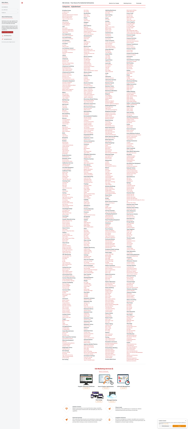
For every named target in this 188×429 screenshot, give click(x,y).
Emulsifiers (107, 172)
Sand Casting (65, 204)
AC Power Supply (130, 24)
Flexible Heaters (87, 62)
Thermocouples (130, 243)
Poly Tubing (107, 329)
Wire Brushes (65, 153)
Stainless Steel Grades (131, 197)
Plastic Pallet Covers (109, 259)
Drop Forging (86, 191)
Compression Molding (131, 93)
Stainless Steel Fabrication (110, 134)
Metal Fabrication (108, 130)
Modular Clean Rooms (66, 247)
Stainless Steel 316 (130, 195)
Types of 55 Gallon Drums (67, 19)
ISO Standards (129, 356)
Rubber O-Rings (108, 207)
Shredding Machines (131, 160)
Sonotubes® (64, 177)
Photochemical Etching (110, 125)
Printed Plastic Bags (109, 261)
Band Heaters (86, 58)
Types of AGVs (65, 32)
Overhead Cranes (65, 335)
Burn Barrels (64, 13)
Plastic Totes (107, 272)
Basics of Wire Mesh (131, 316)
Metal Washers (87, 148)
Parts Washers (108, 234)
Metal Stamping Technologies (111, 152)
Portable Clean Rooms (66, 248)
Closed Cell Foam (87, 178)
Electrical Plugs (130, 16)
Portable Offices (108, 190)
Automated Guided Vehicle (67, 29)
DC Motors (86, 78)
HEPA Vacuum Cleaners (131, 271)
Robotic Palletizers (109, 227)
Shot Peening (129, 122)
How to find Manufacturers (132, 351)
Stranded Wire (129, 327)
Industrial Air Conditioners (67, 38)
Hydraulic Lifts (87, 303)
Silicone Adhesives (66, 24)
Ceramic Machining (66, 224)
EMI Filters (129, 29)
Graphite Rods (86, 253)
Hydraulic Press (87, 314)
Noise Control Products (110, 203)
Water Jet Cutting (130, 301)
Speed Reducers (130, 181)
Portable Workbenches (131, 339)
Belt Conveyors (65, 301)
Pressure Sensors (130, 45)
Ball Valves (64, 110)
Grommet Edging (130, 94)
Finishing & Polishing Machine (68, 343)
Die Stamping (108, 144)
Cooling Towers (65, 315)
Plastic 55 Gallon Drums (67, 17)
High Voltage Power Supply (132, 30)
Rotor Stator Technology (110, 181)
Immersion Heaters (88, 65)
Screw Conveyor (130, 131)
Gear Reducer (129, 179)
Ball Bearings (65, 101)
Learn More (106, 388)
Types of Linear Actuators (110, 47)
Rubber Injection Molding (132, 95)
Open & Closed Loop (66, 317)
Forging (85, 192)
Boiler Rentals (65, 127)
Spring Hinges (86, 289)
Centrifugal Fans (65, 121)
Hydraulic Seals (87, 322)
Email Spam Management (132, 346)
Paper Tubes (64, 173)
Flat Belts (64, 292)
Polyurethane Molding (109, 301)
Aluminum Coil (65, 61)
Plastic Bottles (65, 116)
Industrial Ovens (87, 335)
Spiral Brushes (65, 149)
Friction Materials (87, 210)
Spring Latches (108, 31)
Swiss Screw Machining (66, 264)
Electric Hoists (86, 73)
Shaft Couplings (130, 149)
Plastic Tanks (107, 319)
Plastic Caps (86, 14)
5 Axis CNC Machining (66, 255)
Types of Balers (65, 98)
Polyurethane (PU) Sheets (110, 354)
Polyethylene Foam (87, 179)
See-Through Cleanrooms (67, 249)
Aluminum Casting (66, 194)
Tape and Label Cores (66, 179)
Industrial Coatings (66, 268)
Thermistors (129, 242)
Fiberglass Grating (87, 256)
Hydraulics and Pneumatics (132, 355)
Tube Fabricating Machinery (132, 256)
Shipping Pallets (108, 316)
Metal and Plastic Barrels (67, 16)
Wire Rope (129, 329)
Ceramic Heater (87, 60)
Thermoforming (65, 288)
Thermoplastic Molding (88, 354)
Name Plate (107, 13)
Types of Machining (66, 262)
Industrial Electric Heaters (89, 66)
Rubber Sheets (129, 88)
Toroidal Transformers (88, 96)
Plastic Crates (108, 271)
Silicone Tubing (130, 110)
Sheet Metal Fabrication (110, 131)
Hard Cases (64, 183)
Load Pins (107, 68)
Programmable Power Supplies (133, 31)
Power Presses (86, 316)
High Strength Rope (131, 79)
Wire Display (129, 305)
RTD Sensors (129, 239)
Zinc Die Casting (65, 207)
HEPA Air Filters (65, 46)
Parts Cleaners (108, 233)
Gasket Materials (87, 222)
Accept (179, 426)
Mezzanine (107, 163)
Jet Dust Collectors (87, 32)
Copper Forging (87, 189)
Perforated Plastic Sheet (110, 243)
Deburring (64, 341)
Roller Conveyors (65, 307)
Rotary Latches (108, 28)
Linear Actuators (108, 44)
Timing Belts (64, 295)
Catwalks (107, 161)
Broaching (64, 139)
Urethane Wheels (108, 311)
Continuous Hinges (87, 285)
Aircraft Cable (129, 325)
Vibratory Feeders (130, 296)
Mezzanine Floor (108, 164)
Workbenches (129, 340)
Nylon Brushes (65, 147)
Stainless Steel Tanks (131, 206)
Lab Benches (129, 338)
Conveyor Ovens (87, 332)
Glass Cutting (86, 241)
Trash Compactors (66, 96)
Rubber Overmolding (131, 100)
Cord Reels (86, 295)
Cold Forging (86, 186)
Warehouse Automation (67, 90)
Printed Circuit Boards (131, 54)
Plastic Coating (65, 270)
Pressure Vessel (130, 50)
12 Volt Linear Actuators (110, 42)
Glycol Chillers (65, 236)
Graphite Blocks (87, 249)
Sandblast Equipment (131, 121)
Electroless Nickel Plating (89, 100)
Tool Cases (64, 186)
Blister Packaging (65, 284)
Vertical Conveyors (66, 311)
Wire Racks (129, 309)
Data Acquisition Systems (67, 338)
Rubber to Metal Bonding (132, 104)
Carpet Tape (129, 232)
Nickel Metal (107, 199)
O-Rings (106, 206)
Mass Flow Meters (87, 170)
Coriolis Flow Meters (88, 166)
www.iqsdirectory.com (8, 39)
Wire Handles (129, 308)
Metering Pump (65, 211)
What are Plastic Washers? (110, 286)
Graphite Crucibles (87, 250)
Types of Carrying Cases (67, 188)
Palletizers (107, 225)
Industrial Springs (130, 188)
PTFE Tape (129, 236)
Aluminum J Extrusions (67, 75)
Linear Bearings (65, 102)
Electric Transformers (88, 89)
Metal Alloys (64, 57)
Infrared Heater (87, 67)
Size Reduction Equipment (132, 166)
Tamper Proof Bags (109, 263)
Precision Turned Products (132, 136)
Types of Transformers (88, 97)
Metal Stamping (108, 149)
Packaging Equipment (109, 218)
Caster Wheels (65, 191)
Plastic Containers (109, 268)
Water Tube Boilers (66, 131)
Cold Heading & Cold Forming (68, 276)
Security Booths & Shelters (110, 193)
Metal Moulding (130, 65)
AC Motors (86, 77)
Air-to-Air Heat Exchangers (89, 267)
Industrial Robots (65, 88)
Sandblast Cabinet (130, 119)
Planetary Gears (87, 232)
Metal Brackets (108, 147)
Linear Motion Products (110, 46)
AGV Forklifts (64, 28)
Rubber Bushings (130, 85)
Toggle (22, 3)
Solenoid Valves (130, 175)
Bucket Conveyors (65, 300)
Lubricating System (109, 81)
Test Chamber (86, 127)
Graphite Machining (88, 251)
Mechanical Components (132, 358)
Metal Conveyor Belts (66, 294)
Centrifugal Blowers (66, 119)
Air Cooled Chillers (66, 234)
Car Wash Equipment (66, 169)
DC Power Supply (130, 27)
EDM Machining (87, 41)
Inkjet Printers (108, 108)
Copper (63, 323)
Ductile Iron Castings (88, 261)
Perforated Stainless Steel (110, 246)
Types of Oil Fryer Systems (110, 212)
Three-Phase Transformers (89, 94)
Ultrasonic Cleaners (130, 262)
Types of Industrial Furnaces (89, 214)
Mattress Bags (108, 255)
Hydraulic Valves (87, 325)
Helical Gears (86, 231)
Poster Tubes (65, 175)
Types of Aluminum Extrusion (68, 79)
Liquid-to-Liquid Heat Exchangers (90, 269)
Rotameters (86, 172)
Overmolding (86, 349)
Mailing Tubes (65, 172)
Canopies (128, 142)
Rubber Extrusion (130, 87)
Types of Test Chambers (89, 130)
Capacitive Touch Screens (110, 113)
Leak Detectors (108, 35)
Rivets (85, 149)
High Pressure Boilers (66, 128)
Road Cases (64, 185)
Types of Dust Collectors (89, 34)
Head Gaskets (86, 224)
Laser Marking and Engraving (111, 109)
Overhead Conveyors (66, 304)
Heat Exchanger (87, 268)
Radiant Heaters (87, 69)
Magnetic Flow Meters (88, 169)
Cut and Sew (129, 145)
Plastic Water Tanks (109, 320)
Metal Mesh (129, 319)
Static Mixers (107, 183)
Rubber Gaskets (87, 225)
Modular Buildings (109, 187)
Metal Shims (107, 148)
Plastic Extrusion (108, 277)
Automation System (66, 83)
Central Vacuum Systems (132, 268)
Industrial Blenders (109, 176)
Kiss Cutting (86, 11)
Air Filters (64, 45)
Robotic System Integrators (67, 89)
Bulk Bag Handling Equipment (111, 343)
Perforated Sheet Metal (110, 244)
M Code (63, 261)
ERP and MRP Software (131, 348)
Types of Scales (130, 127)
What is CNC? (65, 265)
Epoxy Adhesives (65, 22)
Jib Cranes (64, 333)
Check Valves (64, 229)
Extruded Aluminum (66, 77)
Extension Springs (130, 187)
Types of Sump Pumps (66, 212)
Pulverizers (129, 58)
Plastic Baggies (108, 256)
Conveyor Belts (65, 291)
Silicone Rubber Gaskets (88, 226)
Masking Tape (129, 234)
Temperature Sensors (131, 240)
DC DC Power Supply (131, 26)
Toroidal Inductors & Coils (89, 53)
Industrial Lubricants (109, 78)
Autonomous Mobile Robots (68, 31)
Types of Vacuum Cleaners (132, 274)
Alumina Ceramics (66, 222)
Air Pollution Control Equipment (68, 49)
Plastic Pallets (108, 314)
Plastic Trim (107, 280)
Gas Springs (86, 218)
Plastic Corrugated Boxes (110, 269)
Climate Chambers (87, 118)
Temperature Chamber (88, 125)
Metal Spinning (108, 141)
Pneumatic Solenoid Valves (132, 170)
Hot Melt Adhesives (66, 23)
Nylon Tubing (108, 326)
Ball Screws (64, 106)
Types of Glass (86, 245)
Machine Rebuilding (109, 92)
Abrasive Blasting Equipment (132, 118)
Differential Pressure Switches (133, 41)
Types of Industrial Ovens (89, 337)
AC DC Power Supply (131, 23)
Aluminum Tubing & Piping (67, 63)
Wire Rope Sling (130, 332)
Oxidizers (64, 53)
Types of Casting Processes (67, 205)
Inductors (86, 329)
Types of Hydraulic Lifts (88, 307)
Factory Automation (66, 86)
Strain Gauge (107, 70)
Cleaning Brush (65, 143)
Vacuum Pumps (65, 214)
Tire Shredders (129, 161)
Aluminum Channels (66, 73)
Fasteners (64, 134)
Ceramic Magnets (108, 96)
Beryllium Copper (65, 320)
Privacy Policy (166, 423)
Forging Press (86, 313)
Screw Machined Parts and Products (134, 134)
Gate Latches (107, 24)
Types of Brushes (65, 150)
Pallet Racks (129, 224)
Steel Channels (130, 68)
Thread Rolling (129, 139)
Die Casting (64, 195)
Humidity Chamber (88, 123)
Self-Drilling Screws (87, 151)
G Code (63, 260)
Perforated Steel (108, 247)
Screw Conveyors (65, 308)
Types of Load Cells (109, 71)
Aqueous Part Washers (109, 230)
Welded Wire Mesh (130, 320)
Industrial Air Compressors (67, 35)
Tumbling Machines (66, 344)
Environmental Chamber (89, 121)
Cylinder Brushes (65, 146)
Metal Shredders (130, 158)
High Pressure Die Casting (67, 197)
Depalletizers (107, 224)
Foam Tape (129, 233)
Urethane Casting (108, 310)
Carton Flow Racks (130, 223)
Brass (63, 321)
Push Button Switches (88, 85)
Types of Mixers (108, 184)
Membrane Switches (109, 118)
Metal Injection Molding (110, 137)
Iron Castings (65, 200)
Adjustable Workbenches (132, 335)
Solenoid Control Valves (131, 173)
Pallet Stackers (87, 203)
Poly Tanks (107, 322)
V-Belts (63, 296)
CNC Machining (65, 257)
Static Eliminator (130, 212)
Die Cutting (86, 10)
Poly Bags (107, 262)
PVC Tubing (107, 330)
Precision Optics (87, 243)
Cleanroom (64, 244)
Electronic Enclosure (88, 108)
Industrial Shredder (130, 157)
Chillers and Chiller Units (67, 235)
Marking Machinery (109, 107)
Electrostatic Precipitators (67, 52)
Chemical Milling (108, 123)
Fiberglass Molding (87, 155)
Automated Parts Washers (110, 231)
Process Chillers (65, 239)
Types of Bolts (65, 135)
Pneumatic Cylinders (66, 41)
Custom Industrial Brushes (67, 145)
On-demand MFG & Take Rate (68, 280)
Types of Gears (87, 238)
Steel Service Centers (131, 216)
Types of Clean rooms (66, 252)
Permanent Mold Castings (67, 202)
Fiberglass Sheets (87, 157)
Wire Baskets (129, 304)
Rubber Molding (130, 98)
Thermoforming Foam (88, 182)
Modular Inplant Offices (110, 189)
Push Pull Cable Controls (131, 326)
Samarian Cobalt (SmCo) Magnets (112, 103)
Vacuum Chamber (87, 131)
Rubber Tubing (130, 109)
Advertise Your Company (114, 3)
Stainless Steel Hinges (88, 290)
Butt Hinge (86, 282)
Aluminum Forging (87, 185)
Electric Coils (86, 47)
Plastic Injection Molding (89, 347)
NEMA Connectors (130, 17)
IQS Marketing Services (103, 369)
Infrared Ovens (87, 336)
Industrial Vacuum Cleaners (132, 272)
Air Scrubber (64, 51)
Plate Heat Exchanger (88, 271)
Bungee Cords (129, 76)
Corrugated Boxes (65, 329)
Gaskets (85, 221)
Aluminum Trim (65, 76)
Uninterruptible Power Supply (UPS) (134, 33)
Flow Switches (86, 167)
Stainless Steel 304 (130, 194)
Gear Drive (129, 178)
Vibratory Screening (130, 298)
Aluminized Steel (130, 215)
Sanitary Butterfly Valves (67, 161)
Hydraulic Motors (87, 310)
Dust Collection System (88, 29)
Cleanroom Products (66, 245)
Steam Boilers (65, 129)
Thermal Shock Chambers (89, 128)
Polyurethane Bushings (110, 350)
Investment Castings (66, 198)
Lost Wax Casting (65, 201)
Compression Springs (131, 185)
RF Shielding (86, 114)
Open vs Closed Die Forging (89, 193)
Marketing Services (127, 3)
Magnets (107, 99)
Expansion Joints (87, 139)
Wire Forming (129, 307)
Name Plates (107, 196)
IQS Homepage (5, 7)
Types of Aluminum (66, 64)
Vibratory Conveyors (66, 312)
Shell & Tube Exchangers (89, 272)
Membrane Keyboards (109, 117)
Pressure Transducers (131, 47)
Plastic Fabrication (109, 284)
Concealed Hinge (87, 283)
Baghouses (86, 27)
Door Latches (107, 22)
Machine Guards (108, 84)
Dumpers (85, 24)
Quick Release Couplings (131, 61)
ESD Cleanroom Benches (131, 336)
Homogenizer (108, 174)
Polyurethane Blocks (109, 349)
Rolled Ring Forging (88, 195)
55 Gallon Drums (65, 12)
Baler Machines (65, 94)
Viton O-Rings (108, 209)
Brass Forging (86, 188)
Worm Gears (86, 237)
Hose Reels (86, 296)
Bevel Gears (86, 230)
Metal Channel (130, 64)
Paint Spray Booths (109, 221)
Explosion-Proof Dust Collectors (90, 31)
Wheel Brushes (65, 152)
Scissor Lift (86, 305)
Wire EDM (86, 44)
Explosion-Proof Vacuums (132, 269)
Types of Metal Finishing (67, 69)
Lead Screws (64, 107)
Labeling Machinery (109, 11)
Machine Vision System (109, 87)
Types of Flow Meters (88, 173)
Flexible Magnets (108, 98)
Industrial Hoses (108, 325)
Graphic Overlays (108, 115)
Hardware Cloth (130, 317)
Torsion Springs (130, 191)
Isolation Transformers (88, 90)
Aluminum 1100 (65, 60)
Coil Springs (129, 184)
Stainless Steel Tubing (131, 202)
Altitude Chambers (87, 117)
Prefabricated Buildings (110, 192)
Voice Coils (86, 54)
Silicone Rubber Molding (131, 101)
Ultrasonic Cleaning (131, 263)
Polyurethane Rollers (109, 303)
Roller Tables (107, 58)
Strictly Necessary (165, 426)
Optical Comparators (109, 89)
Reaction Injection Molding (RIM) (90, 352)
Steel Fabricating (108, 133)
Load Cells (107, 67)
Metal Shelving (130, 220)
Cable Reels (86, 293)
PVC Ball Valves (65, 112)
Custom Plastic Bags (109, 254)
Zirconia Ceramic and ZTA (67, 226)
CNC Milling (64, 258)
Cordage (128, 77)
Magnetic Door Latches (109, 27)
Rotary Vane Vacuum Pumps (132, 287)
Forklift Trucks (87, 202)
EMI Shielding (86, 113)
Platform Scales (130, 125)
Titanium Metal (130, 248)
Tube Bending (129, 252)
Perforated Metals (108, 242)
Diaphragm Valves (66, 349)
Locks (106, 74)
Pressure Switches (130, 42)
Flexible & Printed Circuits (110, 114)
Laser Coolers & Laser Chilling (68, 238)
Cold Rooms (86, 120)
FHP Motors (86, 81)
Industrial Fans (65, 123)
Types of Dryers (87, 20)
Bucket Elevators (65, 156)
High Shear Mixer (108, 173)
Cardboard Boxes (65, 327)
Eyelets (85, 147)
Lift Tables (86, 304)
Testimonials (138, 3)
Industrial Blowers (66, 122)
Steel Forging (86, 196)
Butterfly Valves (65, 159)
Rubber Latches (108, 29)
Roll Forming (129, 67)
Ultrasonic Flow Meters (88, 174)
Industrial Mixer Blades (110, 179)
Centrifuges (64, 217)
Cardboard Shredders (131, 156)
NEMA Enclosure (87, 109)
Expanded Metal (87, 136)
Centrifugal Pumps (66, 210)
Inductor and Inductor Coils (89, 50)
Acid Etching (107, 121)
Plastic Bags (107, 258)
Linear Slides (107, 56)
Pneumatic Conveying (66, 305)
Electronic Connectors (88, 105)
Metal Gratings (87, 257)
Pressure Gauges (130, 36)
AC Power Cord (129, 14)
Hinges (85, 287)
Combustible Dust (87, 28)
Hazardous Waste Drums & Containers (70, 14)
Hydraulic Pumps (87, 319)
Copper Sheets (65, 324)
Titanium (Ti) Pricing (131, 249)
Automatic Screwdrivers (67, 82)
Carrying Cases (65, 182)
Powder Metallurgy (130, 11)
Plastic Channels (108, 275)
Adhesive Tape (129, 230)
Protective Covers (130, 146)
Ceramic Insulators (66, 223)
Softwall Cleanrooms (66, 251)
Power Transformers (88, 93)
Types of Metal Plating (66, 70)
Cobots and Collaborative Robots (69, 85)
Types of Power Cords (131, 20)
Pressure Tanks (130, 51)
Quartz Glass (86, 244)
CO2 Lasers (107, 19)
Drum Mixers (107, 170)
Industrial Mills (108, 177)
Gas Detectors (108, 34)
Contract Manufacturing (67, 279)
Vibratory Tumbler (66, 345)
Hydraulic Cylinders (88, 299)
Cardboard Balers (65, 95)
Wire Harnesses (130, 313)
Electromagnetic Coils (88, 49)
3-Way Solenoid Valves (131, 169)
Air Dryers (86, 19)
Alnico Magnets (108, 95)
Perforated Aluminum (109, 240)
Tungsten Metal (130, 259)
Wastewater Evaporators (110, 237)
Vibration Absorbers (131, 290)
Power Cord (129, 19)
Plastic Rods (107, 278)
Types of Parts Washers (110, 236)
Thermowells (129, 245)
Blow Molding (65, 115)
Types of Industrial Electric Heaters (91, 70)
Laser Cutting (108, 16)
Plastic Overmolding (88, 351)
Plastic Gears (86, 234)
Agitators (107, 169)
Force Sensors (108, 66)
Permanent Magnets (109, 102)
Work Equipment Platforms (110, 166)
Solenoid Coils (86, 52)
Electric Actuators (108, 43)
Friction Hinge (86, 286)
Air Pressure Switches (131, 39)
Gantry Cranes (65, 332)
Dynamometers (87, 37)
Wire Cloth (129, 321)
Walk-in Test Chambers (88, 132)
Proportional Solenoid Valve (132, 172)
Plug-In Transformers (88, 91)
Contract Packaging (66, 285)
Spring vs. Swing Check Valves (68, 230)
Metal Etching (108, 124)
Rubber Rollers (129, 73)
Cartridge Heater (87, 59)
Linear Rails (107, 55)
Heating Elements (87, 63)
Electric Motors (87, 79)
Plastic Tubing (108, 328)
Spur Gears (86, 235)
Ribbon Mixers (108, 180)
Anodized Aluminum (66, 67)
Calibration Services (66, 164)
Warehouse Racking (130, 227)
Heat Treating (86, 275)
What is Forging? (87, 198)
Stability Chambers (88, 124)
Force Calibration (65, 165)
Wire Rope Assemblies (131, 330)
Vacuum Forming (65, 286)
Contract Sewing (130, 143)
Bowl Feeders (129, 293)
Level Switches (108, 38)
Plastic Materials (108, 335)
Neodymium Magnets (109, 101)
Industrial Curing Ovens (88, 333)
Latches (106, 25)
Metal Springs (129, 189)
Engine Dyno (86, 38)
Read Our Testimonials (103, 371)
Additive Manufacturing (67, 220)
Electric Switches (87, 84)
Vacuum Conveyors (66, 309)
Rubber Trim (129, 89)
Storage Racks (129, 226)
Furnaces (85, 213)
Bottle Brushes (65, 142)
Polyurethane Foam (88, 180)
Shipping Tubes (65, 176)
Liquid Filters (86, 161)
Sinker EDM (86, 43)
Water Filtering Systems (88, 163)
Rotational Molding (109, 305)
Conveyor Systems (66, 303)
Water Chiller (65, 241)
